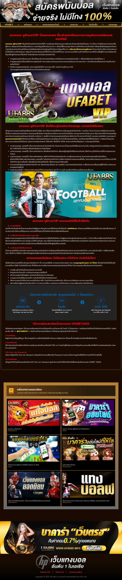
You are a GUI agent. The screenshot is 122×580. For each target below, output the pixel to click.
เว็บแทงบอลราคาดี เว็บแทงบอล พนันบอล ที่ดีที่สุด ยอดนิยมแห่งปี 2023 (85, 501)
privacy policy (75, 572)
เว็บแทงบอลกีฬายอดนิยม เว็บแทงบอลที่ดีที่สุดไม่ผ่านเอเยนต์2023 (29, 501)
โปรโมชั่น (93, 24)
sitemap (112, 24)
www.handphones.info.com (76, 576)
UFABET (9, 24)
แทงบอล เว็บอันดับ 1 (15, 429)
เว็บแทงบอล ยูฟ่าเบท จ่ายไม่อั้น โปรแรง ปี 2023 (23, 465)
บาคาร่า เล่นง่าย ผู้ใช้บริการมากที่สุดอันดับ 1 (76, 429)
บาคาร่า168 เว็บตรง (68, 465)
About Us (60, 572)
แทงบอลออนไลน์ (51, 24)
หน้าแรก (28, 24)
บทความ (74, 24)
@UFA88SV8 (22, 331)
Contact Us (45, 572)
